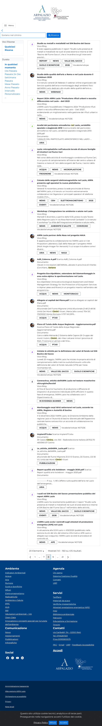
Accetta (64, 722)
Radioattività (11, 597)
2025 (91, 200)
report (43, 61)
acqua (43, 169)
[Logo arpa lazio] (42, 13)
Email (61, 645)
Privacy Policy (41, 722)
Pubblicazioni (11, 639)
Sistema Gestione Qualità (65, 576)
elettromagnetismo (72, 200)
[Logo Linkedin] (22, 658)
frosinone (45, 174)
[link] (2, 31)
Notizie (41, 68)
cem (53, 200)
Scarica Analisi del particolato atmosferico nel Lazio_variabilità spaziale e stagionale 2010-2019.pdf (64, 131)
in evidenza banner (50, 401)
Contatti (57, 580)
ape (53, 542)
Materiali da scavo (61, 600)
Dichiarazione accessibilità (15, 696)
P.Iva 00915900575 (62, 639)
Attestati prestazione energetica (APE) (71, 607)
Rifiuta (53, 722)
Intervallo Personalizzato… (12, 94)
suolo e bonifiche (49, 65)
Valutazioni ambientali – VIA (18, 614)
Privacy (8, 702)
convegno (82, 226)
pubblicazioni (47, 463)
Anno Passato (12, 87)
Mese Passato (12, 84)
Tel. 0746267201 (60, 636)
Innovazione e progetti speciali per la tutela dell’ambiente (26, 623)
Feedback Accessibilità (83, 645)
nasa (64, 253)
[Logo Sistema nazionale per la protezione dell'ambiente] (60, 13)
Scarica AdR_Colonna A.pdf (69, 259)
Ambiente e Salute (14, 600)
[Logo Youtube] (17, 658)
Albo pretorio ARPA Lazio (15, 691)
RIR (6, 610)
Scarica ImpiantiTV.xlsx (62, 434)
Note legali (9, 707)
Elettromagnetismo (14, 593)
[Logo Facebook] (7, 658)
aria (41, 143)
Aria (7, 580)
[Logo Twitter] (12, 658)
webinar (56, 92)
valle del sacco (73, 61)
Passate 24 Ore (13, 74)
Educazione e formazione (65, 621)
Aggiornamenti (12, 636)
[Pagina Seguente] (68, 557)
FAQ (55, 611)
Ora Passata (11, 71)
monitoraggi (71, 294)
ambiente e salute (61, 226)
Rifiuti (8, 590)
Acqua (8, 576)
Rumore (9, 583)
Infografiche (11, 643)
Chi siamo (57, 573)
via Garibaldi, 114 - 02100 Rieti (67, 632)
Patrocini (57, 618)
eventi (42, 205)
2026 (67, 65)
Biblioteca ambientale (63, 614)
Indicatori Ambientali (15, 573)
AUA (7, 607)
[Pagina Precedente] (30, 557)
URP (55, 583)
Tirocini (56, 624)
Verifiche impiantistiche (64, 604)
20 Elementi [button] (37, 551)
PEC (55, 645)
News (8, 632)
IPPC (7, 604)
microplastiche (72, 169)
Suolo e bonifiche (13, 586)
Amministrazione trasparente (17, 686)
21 (63, 558)
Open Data (10, 617)
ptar (55, 318)
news (56, 61)
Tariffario (57, 597)
